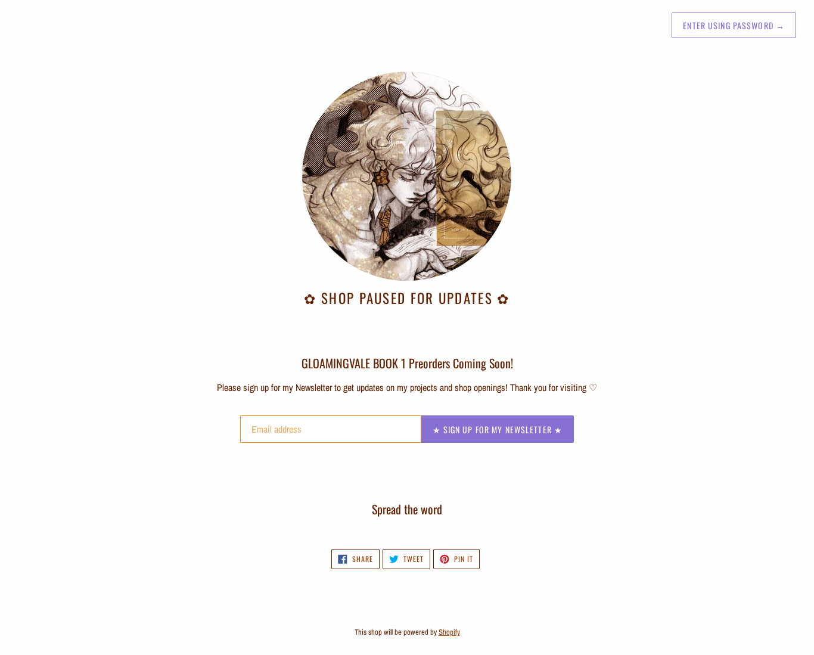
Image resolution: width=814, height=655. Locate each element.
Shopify (449, 632)
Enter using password (734, 25)
